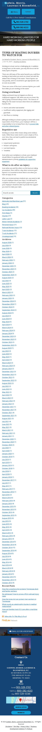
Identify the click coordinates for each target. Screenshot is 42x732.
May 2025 (5, 287)
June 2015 (5, 524)
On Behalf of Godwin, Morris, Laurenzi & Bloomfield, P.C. (21, 59)
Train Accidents (7, 230)
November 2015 (8, 509)
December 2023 (8, 336)
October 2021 (7, 413)
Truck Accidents (8, 233)
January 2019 (7, 465)
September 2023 (8, 345)
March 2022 (6, 398)
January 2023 (7, 369)
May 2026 (5, 251)
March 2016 (6, 498)
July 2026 (5, 245)
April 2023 (5, 360)
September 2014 (8, 550)
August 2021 (6, 418)
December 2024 (8, 301)
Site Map (16, 726)
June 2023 (5, 354)
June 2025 (5, 284)
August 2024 (6, 313)
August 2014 (6, 553)
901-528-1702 (22, 21)
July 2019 (5, 460)
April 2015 (5, 530)
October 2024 (7, 307)
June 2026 (5, 248)
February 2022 (7, 401)
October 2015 (7, 512)
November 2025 (8, 269)
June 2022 (5, 389)
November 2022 (8, 375)
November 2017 (8, 480)
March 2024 (6, 328)
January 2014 (7, 574)
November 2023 (8, 339)
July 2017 (5, 483)
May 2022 (5, 392)
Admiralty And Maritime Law (12, 201)
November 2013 (8, 580)
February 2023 (7, 366)
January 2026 (7, 263)
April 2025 (5, 289)
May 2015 (5, 527)
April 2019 (5, 462)
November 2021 (8, 410)
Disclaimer (8, 726)
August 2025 (6, 278)
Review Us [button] (21, 713)
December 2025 (8, 266)
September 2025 (8, 275)
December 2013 (8, 577)
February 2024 (7, 330)
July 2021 (5, 421)
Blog (4, 204)
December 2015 (8, 506)
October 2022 (7, 377)
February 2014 (7, 571)
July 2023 (5, 351)
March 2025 (6, 292)
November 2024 (8, 304)
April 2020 (5, 451)
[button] (13, 12)
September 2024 (8, 310)
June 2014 (5, 559)
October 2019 (7, 457)
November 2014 (8, 545)
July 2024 (5, 316)
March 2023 (6, 363)
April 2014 (5, 565)
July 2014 (5, 556)
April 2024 (5, 325)
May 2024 (5, 322)
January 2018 (7, 477)
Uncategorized (7, 236)
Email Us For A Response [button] (22, 631)
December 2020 (8, 439)
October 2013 (7, 583)
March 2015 (6, 533)
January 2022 (7, 404)
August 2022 (6, 383)
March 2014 (6, 568)
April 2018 (5, 474)
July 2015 (5, 521)
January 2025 (7, 298)
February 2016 (7, 501)
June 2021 (5, 424)
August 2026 (6, 242)
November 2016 (8, 492)
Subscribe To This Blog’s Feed (16, 616)
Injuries (5, 216)
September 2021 (8, 416)
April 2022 (5, 395)
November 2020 (8, 442)
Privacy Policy (25, 726)
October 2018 (7, 468)
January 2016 (7, 504)
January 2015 (7, 539)
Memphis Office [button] (21, 707)
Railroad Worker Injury (10, 227)
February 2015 (7, 536)
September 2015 (8, 515)
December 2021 (8, 407)
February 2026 (7, 260)
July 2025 (5, 281)
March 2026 (6, 257)
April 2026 (5, 254)
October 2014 (7, 547)
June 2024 (5, 319)
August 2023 (6, 348)
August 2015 (6, 518)
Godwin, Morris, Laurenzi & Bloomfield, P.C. (20, 722)
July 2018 (5, 471)
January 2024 (7, 333)
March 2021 (6, 430)
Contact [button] (28, 12)
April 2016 (5, 495)
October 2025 (7, 272)
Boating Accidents (20, 62)
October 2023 (7, 342)
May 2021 (5, 427)
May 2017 (5, 486)
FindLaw (29, 729)
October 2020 (7, 445)
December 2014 (8, 542)
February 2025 (7, 295)
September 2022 (8, 380)
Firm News (6, 213)
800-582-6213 (22, 27)
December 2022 (8, 372)
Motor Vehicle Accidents (11, 222)
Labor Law (6, 219)
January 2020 (7, 454)
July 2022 (5, 386)
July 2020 (5, 448)
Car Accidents (7, 210)
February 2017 (7, 489)
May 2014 (5, 562)
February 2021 (7, 433)
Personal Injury (7, 225)
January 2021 (7, 436)
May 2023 (5, 357)
